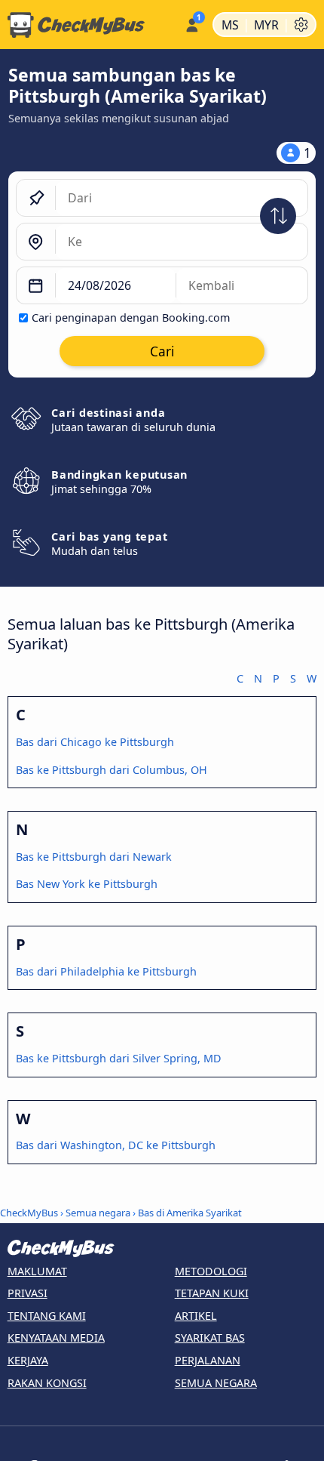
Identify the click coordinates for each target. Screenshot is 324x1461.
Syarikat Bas (210, 1337)
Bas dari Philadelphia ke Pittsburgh (106, 971)
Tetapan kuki (212, 1293)
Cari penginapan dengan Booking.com (131, 317)
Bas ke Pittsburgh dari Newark (94, 856)
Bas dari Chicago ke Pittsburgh (95, 742)
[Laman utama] (89, 25)
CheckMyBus (29, 1212)
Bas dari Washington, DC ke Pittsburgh (115, 1145)
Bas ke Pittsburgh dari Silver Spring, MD (119, 1058)
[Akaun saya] (192, 23)
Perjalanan (207, 1360)
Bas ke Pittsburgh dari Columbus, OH (111, 770)
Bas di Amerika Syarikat (190, 1212)
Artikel (196, 1315)
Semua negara (98, 1212)
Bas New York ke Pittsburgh (86, 884)
